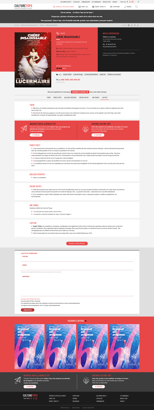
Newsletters (107, 2)
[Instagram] (36, 398)
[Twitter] (34, 398)
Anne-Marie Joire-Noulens (70, 79)
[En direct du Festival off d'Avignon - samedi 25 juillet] (29, 346)
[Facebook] (31, 398)
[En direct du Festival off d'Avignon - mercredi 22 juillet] (93, 346)
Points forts (57, 97)
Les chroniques (96, 2)
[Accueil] (23, 7)
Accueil (17, 25)
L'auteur (104, 97)
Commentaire (25, 276)
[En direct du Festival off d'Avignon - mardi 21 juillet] (124, 346)
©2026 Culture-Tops (65, 407)
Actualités (76, 2)
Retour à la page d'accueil (77, 243)
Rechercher (136, 7)
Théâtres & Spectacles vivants (65, 7)
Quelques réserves (70, 97)
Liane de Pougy (78, 74)
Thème (49, 97)
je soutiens (98, 135)
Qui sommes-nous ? (66, 2)
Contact (114, 2)
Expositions (116, 7)
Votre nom (25, 256)
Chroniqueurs (86, 2)
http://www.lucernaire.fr (109, 46)
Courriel (24, 265)
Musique (129, 7)
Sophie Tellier (67, 74)
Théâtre (42, 25)
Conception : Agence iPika (88, 407)
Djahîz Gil (103, 74)
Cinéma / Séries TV (100, 7)
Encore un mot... (84, 97)
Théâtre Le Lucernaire (114, 74)
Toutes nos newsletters (37, 131)
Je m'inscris (36, 135)
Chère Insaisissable (51, 25)
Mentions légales (76, 407)
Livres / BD (84, 7)
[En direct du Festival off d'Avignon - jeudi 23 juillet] (61, 346)
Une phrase (95, 97)
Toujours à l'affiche (79, 92)
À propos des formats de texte (30, 299)
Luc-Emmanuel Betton (91, 74)
